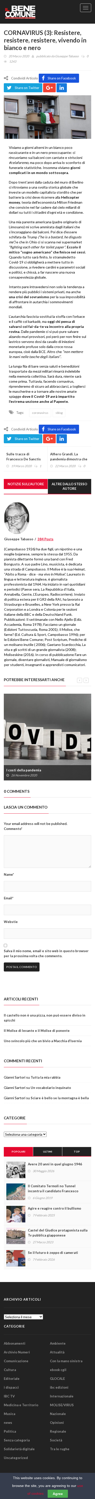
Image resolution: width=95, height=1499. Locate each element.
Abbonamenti (14, 1343)
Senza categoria (17, 1440)
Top (77, 1151)
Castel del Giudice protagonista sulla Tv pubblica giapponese (57, 1232)
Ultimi (47, 1151)
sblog (59, 413)
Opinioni (57, 1423)
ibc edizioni (59, 1387)
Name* (9, 874)
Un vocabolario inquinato (51, 1088)
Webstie (11, 922)
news (8, 1423)
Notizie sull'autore (26, 484)
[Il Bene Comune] (29, 12)
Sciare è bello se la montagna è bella (60, 1098)
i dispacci (11, 1387)
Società (56, 1440)
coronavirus (40, 413)
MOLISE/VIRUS (62, 1405)
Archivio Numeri (17, 1352)
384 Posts (45, 539)
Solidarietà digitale (19, 1449)
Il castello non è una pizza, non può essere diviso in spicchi (44, 1017)
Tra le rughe (59, 1449)
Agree (58, 1494)
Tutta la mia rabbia (45, 1077)
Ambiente (58, 1343)
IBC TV (9, 1396)
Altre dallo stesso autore (69, 486)
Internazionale (61, 1396)
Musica (9, 1414)
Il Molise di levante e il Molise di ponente (37, 1031)
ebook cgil (58, 1370)
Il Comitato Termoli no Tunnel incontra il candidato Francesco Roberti (53, 1191)
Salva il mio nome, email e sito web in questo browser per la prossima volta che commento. (46, 953)
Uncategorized (16, 1458)
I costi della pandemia (23, 770)
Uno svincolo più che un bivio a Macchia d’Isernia (43, 1041)
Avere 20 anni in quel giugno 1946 (55, 1164)
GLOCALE (57, 1379)
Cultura (10, 1370)
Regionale (58, 1431)
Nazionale (58, 1414)
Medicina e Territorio (21, 1405)
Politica (10, 1431)
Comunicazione (16, 1361)
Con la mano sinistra (66, 1361)
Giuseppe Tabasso (67, 56)
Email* (8, 898)
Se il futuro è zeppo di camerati (53, 1253)
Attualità (57, 1352)
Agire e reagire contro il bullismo (54, 1208)
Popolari (18, 1151)
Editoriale (12, 1379)
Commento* (13, 829)
